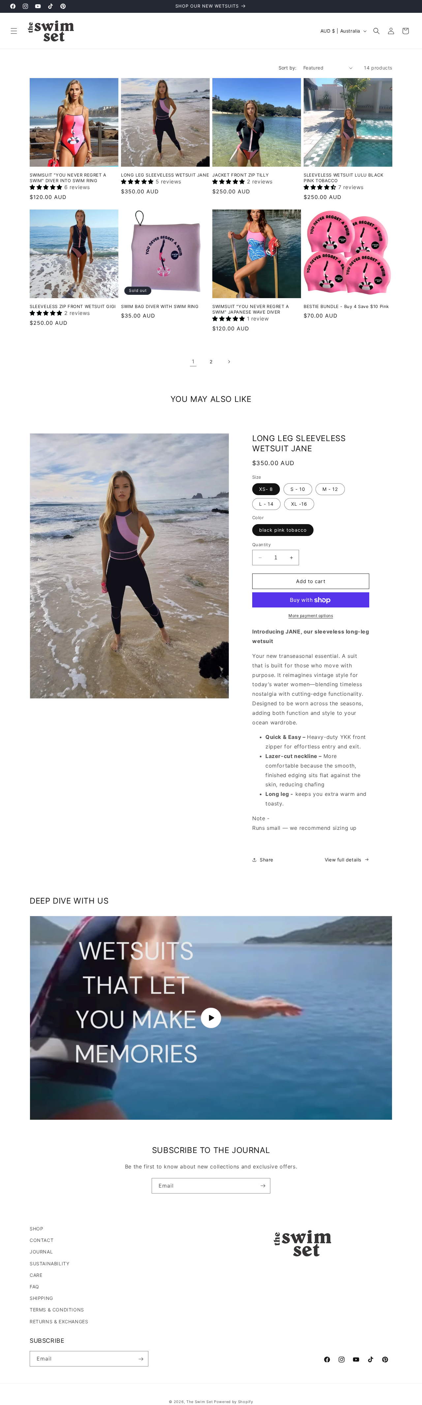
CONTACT (41, 1240)
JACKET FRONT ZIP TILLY (240, 175)
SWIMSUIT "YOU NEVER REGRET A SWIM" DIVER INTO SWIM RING (68, 177)
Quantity (261, 544)
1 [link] (193, 361)
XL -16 (299, 504)
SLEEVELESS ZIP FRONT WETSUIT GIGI (73, 306)
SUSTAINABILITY (49, 1263)
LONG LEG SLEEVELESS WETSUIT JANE (165, 175)
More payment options (310, 615)
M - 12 (330, 489)
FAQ (34, 1286)
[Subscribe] (263, 1186)
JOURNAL (41, 1251)
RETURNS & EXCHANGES (59, 1321)
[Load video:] (211, 1018)
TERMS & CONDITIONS (57, 1309)
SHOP (36, 1228)
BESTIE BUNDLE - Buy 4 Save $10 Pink (346, 306)
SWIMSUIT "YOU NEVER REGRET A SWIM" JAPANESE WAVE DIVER (250, 309)
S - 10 (297, 489)
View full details (343, 859)
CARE (36, 1275)
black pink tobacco (283, 530)
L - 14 (266, 504)
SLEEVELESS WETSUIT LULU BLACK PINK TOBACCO (343, 177)
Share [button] (266, 859)
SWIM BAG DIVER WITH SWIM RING (159, 306)
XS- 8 (266, 489)
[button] (14, 31)
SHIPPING (41, 1298)
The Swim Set (199, 1401)
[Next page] (229, 361)
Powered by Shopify (233, 1401)
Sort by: (288, 67)
